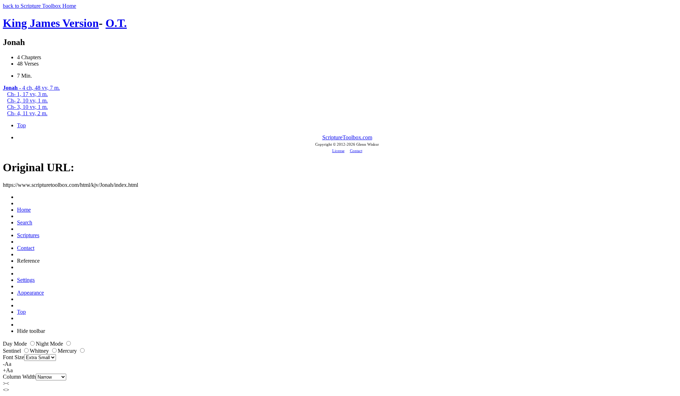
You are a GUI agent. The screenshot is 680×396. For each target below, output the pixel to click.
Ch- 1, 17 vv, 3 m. (27, 94)
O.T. (116, 23)
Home (24, 210)
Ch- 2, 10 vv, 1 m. (27, 100)
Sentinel (12, 351)
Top (21, 125)
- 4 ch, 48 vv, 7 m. (31, 88)
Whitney (40, 351)
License (338, 151)
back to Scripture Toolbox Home (39, 6)
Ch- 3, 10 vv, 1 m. (27, 107)
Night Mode (50, 344)
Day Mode (15, 344)
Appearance (30, 293)
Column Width (19, 377)
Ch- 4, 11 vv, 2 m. (27, 113)
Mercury (68, 351)
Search (24, 222)
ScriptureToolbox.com (347, 137)
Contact (356, 151)
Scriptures (28, 235)
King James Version (51, 23)
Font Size (13, 357)
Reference (28, 261)
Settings (26, 280)
